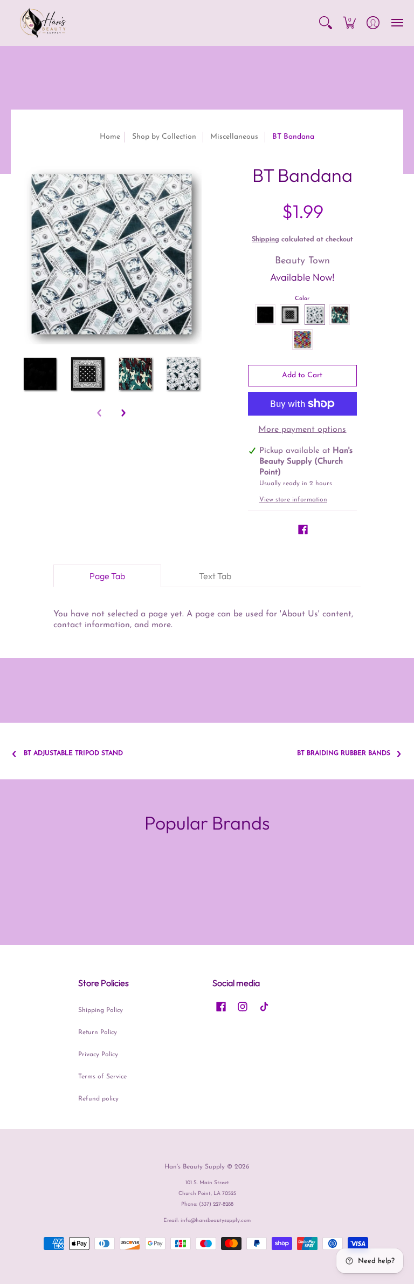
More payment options (302, 429)
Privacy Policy (98, 1054)
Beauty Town (302, 261)
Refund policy (98, 1099)
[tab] (107, 576)
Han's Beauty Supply (194, 1167)
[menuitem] (325, 23)
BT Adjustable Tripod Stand (73, 753)
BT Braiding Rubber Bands (343, 753)
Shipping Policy (100, 1010)
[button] (325, 23)
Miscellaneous (234, 137)
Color (302, 299)
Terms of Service (102, 1077)
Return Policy (97, 1032)
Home (110, 137)
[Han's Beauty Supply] (43, 23)
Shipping (265, 239)
